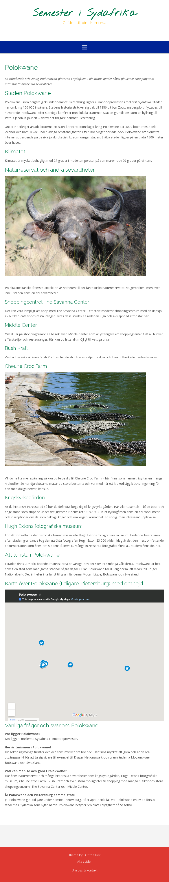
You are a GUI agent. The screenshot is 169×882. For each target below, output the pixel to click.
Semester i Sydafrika (85, 13)
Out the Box (92, 855)
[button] (84, 47)
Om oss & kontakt (84, 870)
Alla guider (84, 861)
